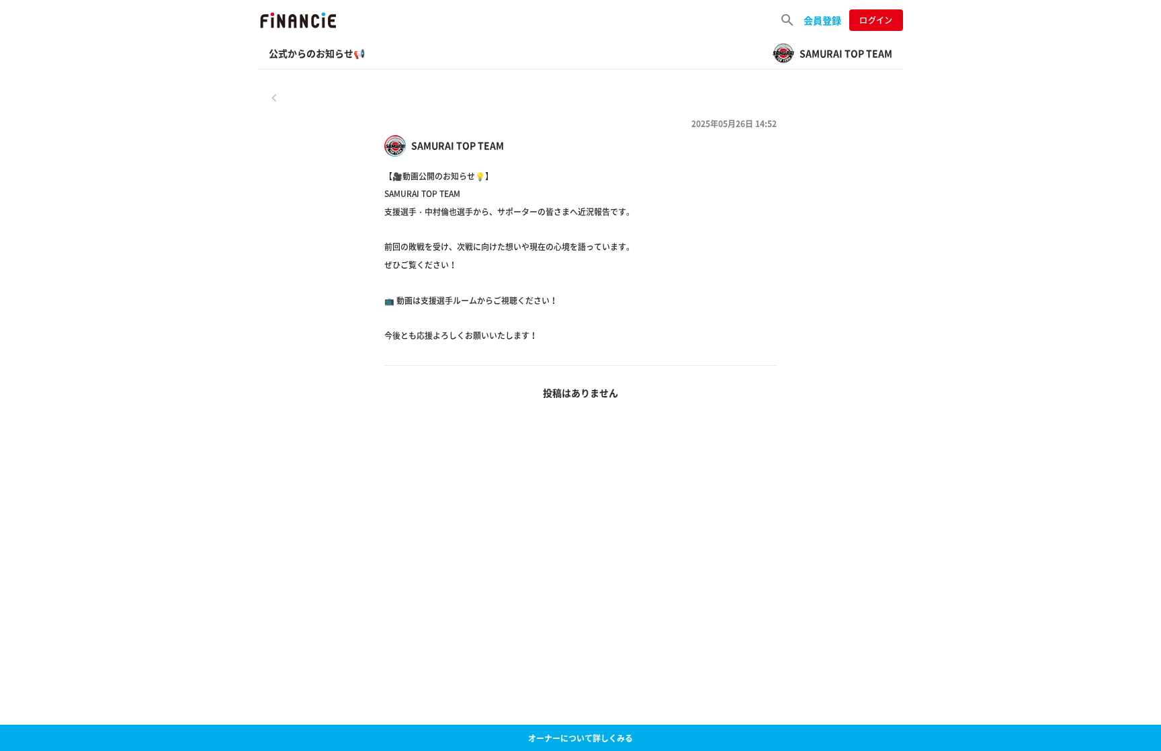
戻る (274, 97)
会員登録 (822, 20)
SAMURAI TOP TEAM (457, 145)
